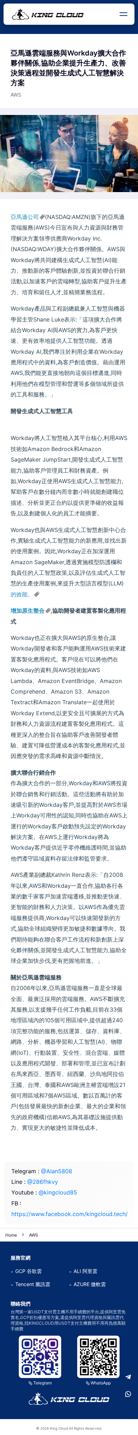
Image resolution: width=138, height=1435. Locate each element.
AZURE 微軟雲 (90, 1284)
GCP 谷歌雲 (28, 1271)
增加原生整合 (28, 610)
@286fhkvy (42, 1181)
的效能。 (22, 594)
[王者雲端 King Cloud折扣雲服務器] (69, 1398)
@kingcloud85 (58, 1192)
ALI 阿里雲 (85, 1271)
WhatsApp (101, 1382)
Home (11, 1235)
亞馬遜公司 (25, 216)
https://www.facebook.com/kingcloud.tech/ (69, 1213)
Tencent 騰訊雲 (32, 1284)
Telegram (42, 1382)
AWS (33, 1235)
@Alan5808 (56, 1171)
